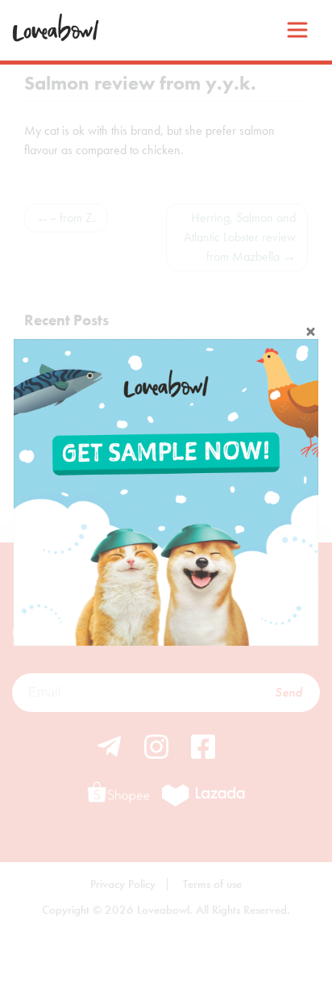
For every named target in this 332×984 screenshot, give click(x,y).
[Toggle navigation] (297, 30)
